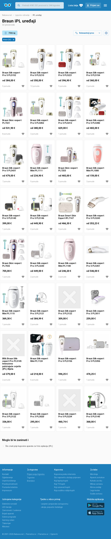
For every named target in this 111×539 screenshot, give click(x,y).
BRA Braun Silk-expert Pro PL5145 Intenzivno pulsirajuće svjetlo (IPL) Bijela (12, 363)
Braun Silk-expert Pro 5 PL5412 (67, 121)
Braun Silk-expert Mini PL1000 (95, 169)
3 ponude (34, 134)
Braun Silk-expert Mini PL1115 (11, 312)
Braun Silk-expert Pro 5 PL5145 (95, 415)
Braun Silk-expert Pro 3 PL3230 (39, 264)
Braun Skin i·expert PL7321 (12, 121)
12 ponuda (34, 86)
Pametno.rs (31, 534)
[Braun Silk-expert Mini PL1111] (41, 154)
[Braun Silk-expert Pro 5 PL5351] (97, 249)
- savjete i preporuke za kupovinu (54, 504)
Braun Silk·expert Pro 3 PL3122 (67, 312)
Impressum (7, 490)
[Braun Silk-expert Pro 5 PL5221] (69, 59)
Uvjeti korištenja (9, 481)
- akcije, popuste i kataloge (51, 507)
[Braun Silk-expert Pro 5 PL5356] (97, 345)
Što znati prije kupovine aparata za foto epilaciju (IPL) (29, 446)
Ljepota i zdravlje (22, 15)
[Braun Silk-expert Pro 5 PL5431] (13, 154)
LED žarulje (7, 507)
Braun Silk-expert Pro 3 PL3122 (11, 415)
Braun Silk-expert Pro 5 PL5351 (95, 264)
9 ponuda (62, 86)
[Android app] (96, 505)
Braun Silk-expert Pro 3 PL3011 (95, 312)
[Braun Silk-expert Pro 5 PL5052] (41, 107)
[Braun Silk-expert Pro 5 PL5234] (69, 400)
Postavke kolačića (9, 487)
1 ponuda (62, 134)
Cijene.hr (54, 534)
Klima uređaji (95, 487)
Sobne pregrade (9, 517)
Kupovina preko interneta (65, 474)
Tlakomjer (6, 523)
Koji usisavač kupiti (62, 487)
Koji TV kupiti (59, 484)
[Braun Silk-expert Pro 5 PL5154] (97, 59)
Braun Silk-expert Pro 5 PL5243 (95, 216)
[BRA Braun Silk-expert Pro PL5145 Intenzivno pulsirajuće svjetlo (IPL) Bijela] (13, 345)
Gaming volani (8, 520)
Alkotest (5, 526)
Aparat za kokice (97, 477)
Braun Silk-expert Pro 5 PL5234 (67, 415)
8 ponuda (6, 134)
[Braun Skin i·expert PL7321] (13, 107)
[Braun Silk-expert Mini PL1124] (41, 345)
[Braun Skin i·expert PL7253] (69, 154)
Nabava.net (7, 15)
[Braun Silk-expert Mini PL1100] (69, 249)
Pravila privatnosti (9, 484)
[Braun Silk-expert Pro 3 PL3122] (13, 400)
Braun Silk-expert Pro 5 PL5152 (11, 74)
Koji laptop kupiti (61, 481)
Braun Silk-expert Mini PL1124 (39, 359)
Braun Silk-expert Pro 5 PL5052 (39, 121)
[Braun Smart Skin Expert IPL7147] (69, 202)
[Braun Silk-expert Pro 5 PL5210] (41, 59)
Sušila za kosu (96, 494)
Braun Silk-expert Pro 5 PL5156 (67, 359)
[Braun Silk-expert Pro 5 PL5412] (69, 107)
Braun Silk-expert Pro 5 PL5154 (95, 74)
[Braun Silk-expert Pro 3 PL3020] (41, 400)
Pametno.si (43, 534)
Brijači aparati (8, 513)
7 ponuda (6, 181)
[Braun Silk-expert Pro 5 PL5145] (97, 400)
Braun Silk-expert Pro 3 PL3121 (39, 312)
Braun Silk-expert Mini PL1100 (67, 264)
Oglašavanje (7, 477)
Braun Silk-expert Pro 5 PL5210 (39, 74)
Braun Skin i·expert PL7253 (68, 169)
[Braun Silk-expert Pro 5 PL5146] (41, 202)
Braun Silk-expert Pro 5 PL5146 (39, 216)
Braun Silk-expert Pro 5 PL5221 (67, 74)
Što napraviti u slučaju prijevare (67, 477)
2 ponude (90, 86)
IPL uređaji (37, 15)
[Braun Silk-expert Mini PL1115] (13, 297)
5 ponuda (6, 86)
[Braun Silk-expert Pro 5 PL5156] (69, 345)
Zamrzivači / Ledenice (11, 510)
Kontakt (5, 474)
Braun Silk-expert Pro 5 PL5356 (95, 359)
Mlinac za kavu (96, 484)
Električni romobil (9, 504)
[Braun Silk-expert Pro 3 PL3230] (41, 249)
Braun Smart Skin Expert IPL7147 (67, 216)
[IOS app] (96, 513)
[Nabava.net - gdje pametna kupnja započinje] (7, 5)
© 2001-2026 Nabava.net (13, 534)
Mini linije (94, 474)
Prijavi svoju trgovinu (36, 474)
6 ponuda (34, 380)
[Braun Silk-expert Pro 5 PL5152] (13, 59)
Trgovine (31, 478)
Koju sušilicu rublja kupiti (64, 490)
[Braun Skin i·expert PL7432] (13, 249)
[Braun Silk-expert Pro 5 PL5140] (13, 202)
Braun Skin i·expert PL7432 (12, 264)
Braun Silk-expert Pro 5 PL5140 (11, 216)
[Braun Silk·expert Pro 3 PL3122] (69, 297)
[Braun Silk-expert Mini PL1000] (97, 154)
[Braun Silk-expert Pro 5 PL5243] (97, 202)
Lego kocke (95, 490)
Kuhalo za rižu (96, 481)
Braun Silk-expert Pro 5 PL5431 (11, 169)
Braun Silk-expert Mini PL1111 (39, 169)
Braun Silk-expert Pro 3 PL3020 (39, 415)
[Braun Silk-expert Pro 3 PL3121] (41, 297)
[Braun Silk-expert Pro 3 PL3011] (97, 297)
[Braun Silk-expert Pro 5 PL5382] (97, 107)
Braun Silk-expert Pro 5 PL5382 (95, 121)
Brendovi (31, 481)
